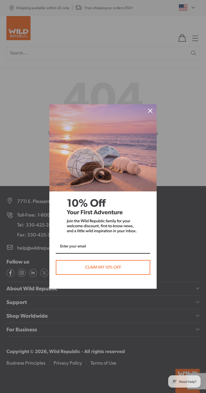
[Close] (150, 110)
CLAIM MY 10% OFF (103, 267)
